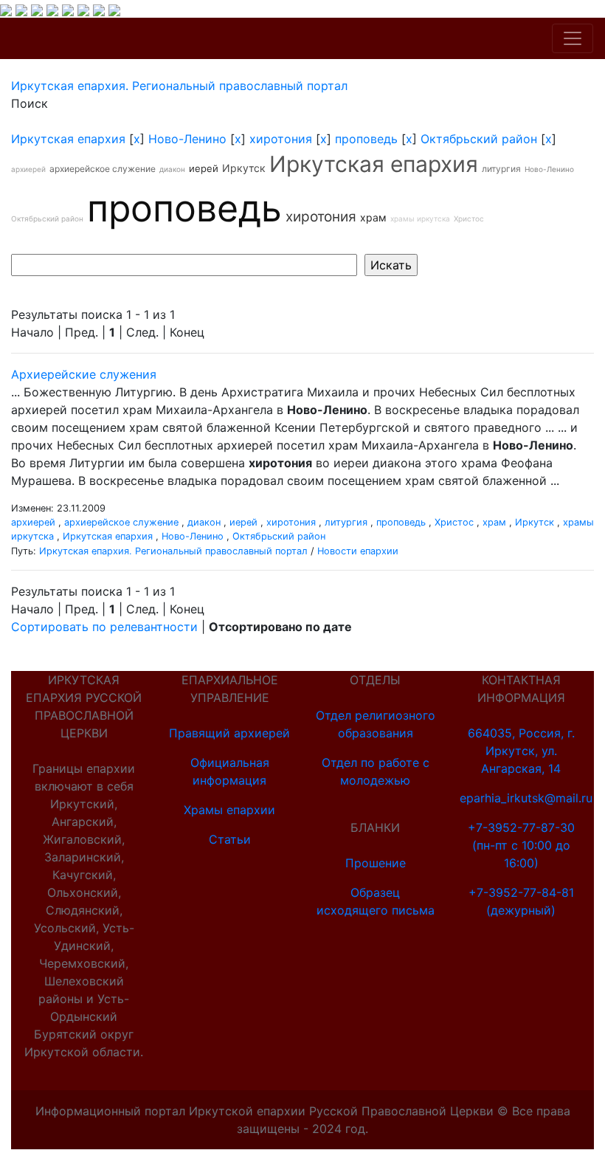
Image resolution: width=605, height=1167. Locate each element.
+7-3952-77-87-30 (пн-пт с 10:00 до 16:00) (521, 845)
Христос (469, 218)
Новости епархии (357, 551)
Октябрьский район (479, 138)
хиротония (280, 138)
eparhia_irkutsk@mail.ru (526, 798)
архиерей (28, 169)
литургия (501, 168)
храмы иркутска (420, 218)
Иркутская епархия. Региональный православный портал (173, 551)
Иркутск (244, 168)
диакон (172, 169)
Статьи (230, 839)
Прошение (375, 863)
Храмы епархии (229, 809)
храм (373, 217)
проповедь (366, 138)
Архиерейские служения (83, 374)
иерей (203, 168)
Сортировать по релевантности (104, 626)
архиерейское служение (102, 168)
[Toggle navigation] (572, 38)
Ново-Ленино (187, 138)
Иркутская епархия (68, 138)
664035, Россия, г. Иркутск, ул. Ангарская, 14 (521, 751)
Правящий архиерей (229, 733)
